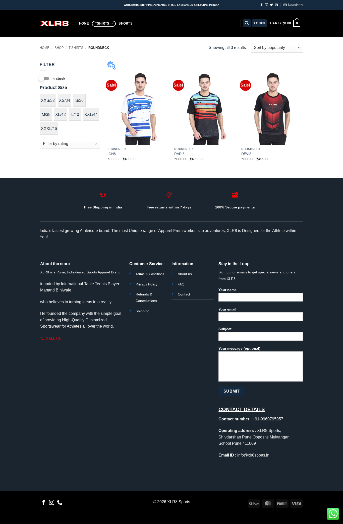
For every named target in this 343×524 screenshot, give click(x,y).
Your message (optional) (239, 348)
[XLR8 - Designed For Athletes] (54, 23)
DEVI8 (246, 154)
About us (185, 274)
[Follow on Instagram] (266, 5)
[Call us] (59, 503)
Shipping (142, 311)
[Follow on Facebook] (261, 5)
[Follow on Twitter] (271, 5)
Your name (227, 290)
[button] (293, 5)
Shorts (126, 23)
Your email (227, 309)
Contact (184, 294)
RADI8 (179, 154)
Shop (59, 48)
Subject (225, 329)
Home (84, 23)
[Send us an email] (276, 5)
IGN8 (111, 154)
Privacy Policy (146, 284)
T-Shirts (76, 48)
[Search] (247, 23)
